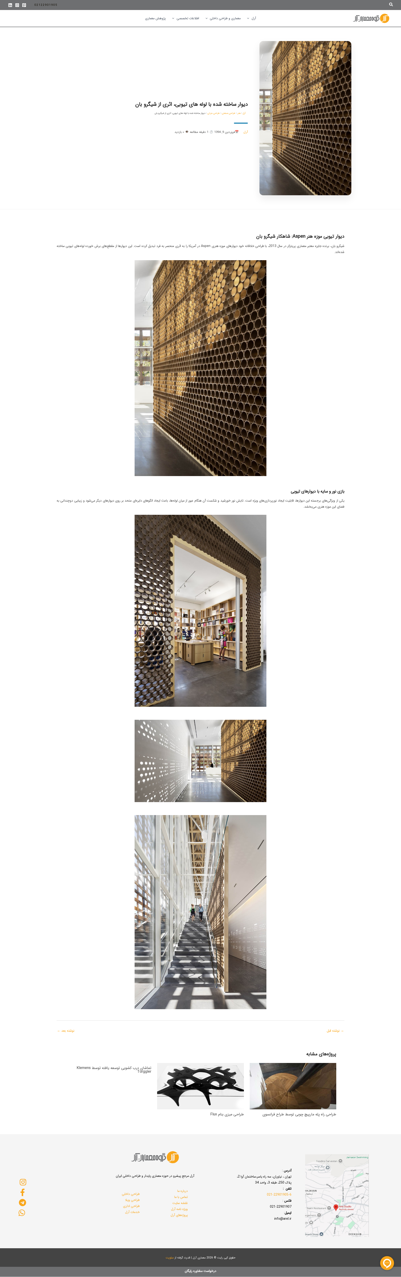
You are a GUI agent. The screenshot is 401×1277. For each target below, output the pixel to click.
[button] (391, 5)
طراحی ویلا (132, 1200)
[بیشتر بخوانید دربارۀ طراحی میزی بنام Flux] (200, 1085)
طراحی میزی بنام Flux (227, 1114)
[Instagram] (17, 5)
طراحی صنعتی (228, 113)
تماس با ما (181, 1197)
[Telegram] (22, 1202)
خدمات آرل (132, 1212)
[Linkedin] (10, 5)
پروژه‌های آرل (179, 1215)
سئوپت (170, 1257)
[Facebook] (22, 1192)
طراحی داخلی (131, 1194)
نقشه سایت (180, 1203)
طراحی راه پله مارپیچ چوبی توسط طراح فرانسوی (299, 1114)
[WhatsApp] (22, 1213)
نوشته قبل (335, 1030)
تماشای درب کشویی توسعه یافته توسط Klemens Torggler (114, 1070)
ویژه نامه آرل (179, 1209)
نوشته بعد (65, 1030)
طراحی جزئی (213, 113)
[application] (249, 18)
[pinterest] (24, 5)
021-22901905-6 (279, 1194)
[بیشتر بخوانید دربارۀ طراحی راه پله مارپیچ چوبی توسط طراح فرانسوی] (293, 1085)
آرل (244, 113)
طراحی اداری (131, 1206)
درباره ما (182, 1191)
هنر (239, 113)
